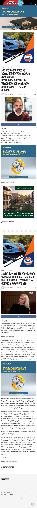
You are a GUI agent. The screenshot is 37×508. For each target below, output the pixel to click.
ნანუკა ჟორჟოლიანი (11, 461)
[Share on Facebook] (18, 124)
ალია (11, 94)
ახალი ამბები (10, 67)
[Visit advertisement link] (18, 49)
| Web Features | (11, 498)
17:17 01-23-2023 (21, 287)
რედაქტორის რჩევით (6, 492)
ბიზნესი (22, 491)
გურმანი (26, 492)
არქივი (11, 494)
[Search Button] (35, 3)
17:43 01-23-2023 (21, 94)
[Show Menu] (31, 3)
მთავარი (3, 67)
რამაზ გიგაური (10, 182)
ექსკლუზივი (14, 491)
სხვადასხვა (4, 494)
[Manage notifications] (32, 504)
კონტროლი (18, 492)
